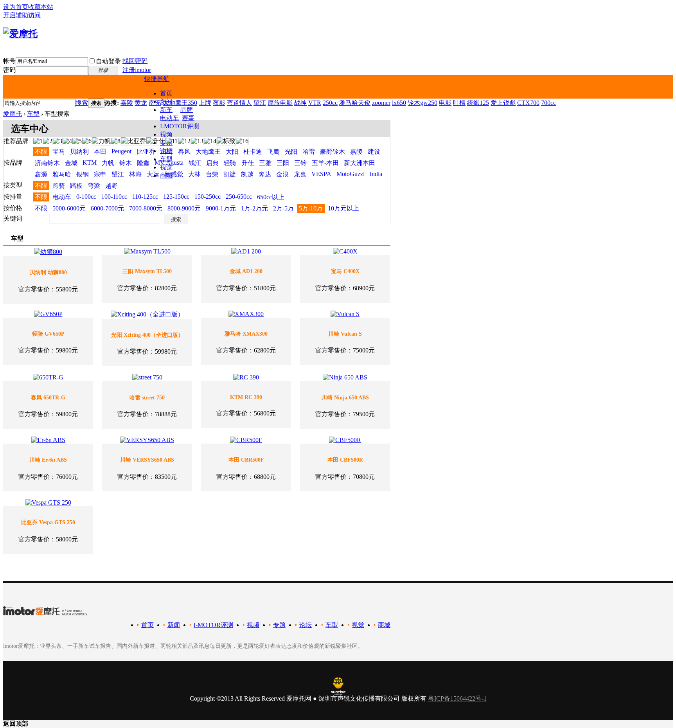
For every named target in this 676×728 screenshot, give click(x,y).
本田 (100, 151)
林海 (135, 174)
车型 (166, 159)
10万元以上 (343, 208)
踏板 (76, 185)
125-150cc (176, 196)
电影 (445, 102)
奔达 (265, 174)
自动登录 (108, 61)
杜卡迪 (252, 151)
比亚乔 (146, 151)
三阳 (283, 163)
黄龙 (141, 102)
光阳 (291, 151)
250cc (330, 102)
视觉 (166, 167)
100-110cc (114, 196)
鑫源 (41, 174)
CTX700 (528, 102)
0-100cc (86, 196)
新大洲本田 (359, 163)
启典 (212, 163)
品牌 (186, 109)
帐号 (9, 61)
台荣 (212, 174)
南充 (155, 102)
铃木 (125, 163)
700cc (548, 102)
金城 (71, 163)
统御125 (478, 102)
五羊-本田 (325, 163)
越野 (111, 185)
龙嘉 (300, 174)
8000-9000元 (184, 208)
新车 (166, 109)
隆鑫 (143, 163)
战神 (300, 102)
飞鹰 (273, 151)
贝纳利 (79, 151)
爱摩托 (12, 113)
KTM (90, 162)
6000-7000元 (107, 208)
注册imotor (136, 70)
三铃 (300, 163)
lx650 (399, 102)
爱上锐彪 (503, 102)
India (376, 174)
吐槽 (459, 102)
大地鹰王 (208, 151)
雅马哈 (61, 174)
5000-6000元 (69, 208)
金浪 (282, 174)
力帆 (108, 163)
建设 (374, 151)
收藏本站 (40, 7)
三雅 (265, 163)
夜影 (219, 102)
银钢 (82, 174)
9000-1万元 (221, 208)
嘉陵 (126, 102)
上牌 (205, 102)
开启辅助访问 (22, 15)
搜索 (82, 102)
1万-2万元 (254, 208)
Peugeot (121, 151)
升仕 (247, 163)
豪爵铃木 (332, 151)
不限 (41, 151)
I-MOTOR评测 (180, 126)
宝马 (58, 151)
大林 (194, 174)
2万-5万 (283, 208)
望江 (260, 102)
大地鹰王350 (180, 102)
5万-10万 (311, 208)
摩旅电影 (280, 102)
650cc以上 (270, 197)
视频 (166, 134)
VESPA (321, 174)
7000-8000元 (145, 208)
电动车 (169, 118)
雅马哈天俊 (354, 102)
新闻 (173, 625)
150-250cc (207, 196)
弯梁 (94, 185)
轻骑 (230, 163)
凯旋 (229, 174)
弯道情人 (239, 102)
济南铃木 (47, 163)
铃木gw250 (422, 102)
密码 (9, 70)
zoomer (381, 102)
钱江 (195, 163)
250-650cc (239, 196)
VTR (314, 102)
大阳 (232, 151)
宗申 (100, 174)
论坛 (166, 150)
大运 (153, 174)
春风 (184, 151)
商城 (166, 175)
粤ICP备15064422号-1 (457, 698)
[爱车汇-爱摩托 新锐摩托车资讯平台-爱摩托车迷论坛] (20, 34)
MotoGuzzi (350, 174)
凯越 (247, 174)
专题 (279, 625)
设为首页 (15, 7)
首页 (166, 93)
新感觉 (173, 174)
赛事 (188, 118)
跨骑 (58, 185)
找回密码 (134, 61)
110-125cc (145, 196)
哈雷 (308, 151)
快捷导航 (156, 78)
